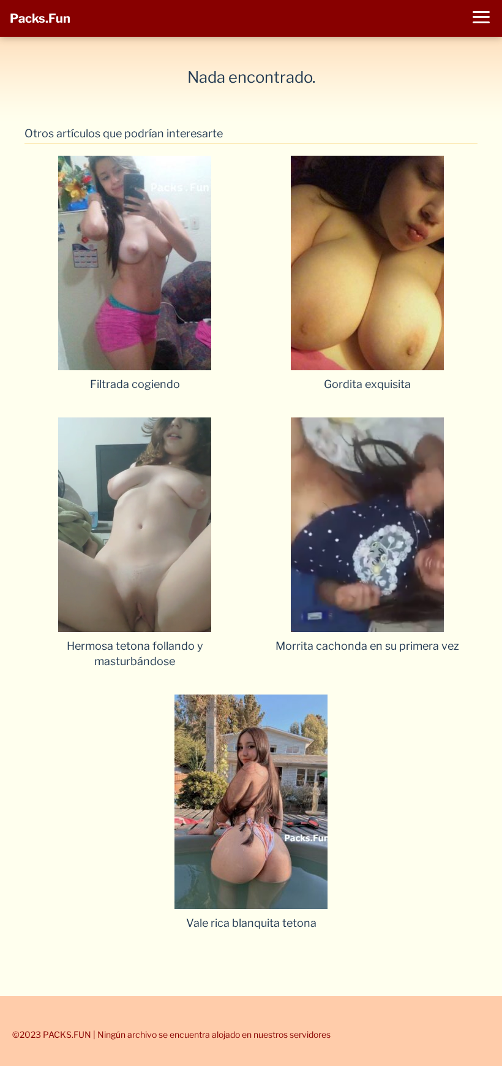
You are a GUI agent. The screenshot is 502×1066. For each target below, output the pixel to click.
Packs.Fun (40, 18)
